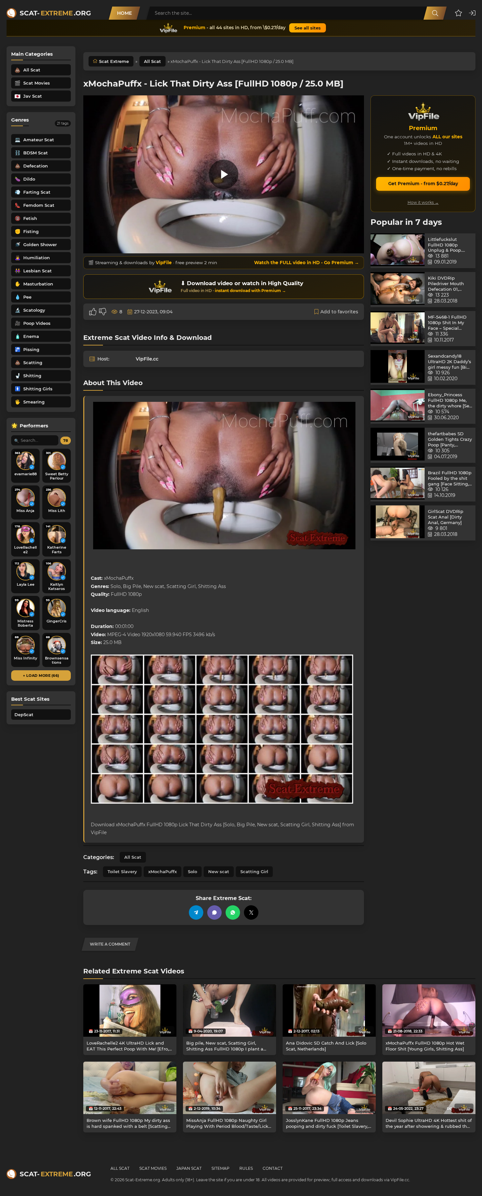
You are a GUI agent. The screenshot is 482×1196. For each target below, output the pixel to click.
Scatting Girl (254, 871)
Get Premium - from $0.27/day (423, 183)
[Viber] (214, 912)
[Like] (92, 311)
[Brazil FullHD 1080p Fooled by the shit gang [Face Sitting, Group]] (398, 484)
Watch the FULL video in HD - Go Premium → (306, 262)
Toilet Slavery (122, 871)
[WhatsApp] (233, 912)
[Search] (435, 13)
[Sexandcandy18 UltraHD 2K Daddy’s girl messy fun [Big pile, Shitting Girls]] (398, 367)
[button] (458, 13)
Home (124, 13)
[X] (251, 912)
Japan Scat (189, 1168)
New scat (218, 871)
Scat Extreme (114, 61)
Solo (192, 871)
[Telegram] (196, 912)
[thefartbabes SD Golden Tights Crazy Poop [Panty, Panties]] (398, 445)
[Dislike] (102, 311)
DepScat (23, 714)
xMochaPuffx (162, 871)
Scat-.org (55, 13)
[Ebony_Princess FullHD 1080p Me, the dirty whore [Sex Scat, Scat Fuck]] (398, 406)
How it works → (423, 202)
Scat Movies (153, 1168)
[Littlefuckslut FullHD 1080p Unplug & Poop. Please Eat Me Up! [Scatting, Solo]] (398, 250)
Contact (273, 1168)
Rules (246, 1168)
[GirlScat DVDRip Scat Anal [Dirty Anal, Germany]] (398, 522)
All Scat (152, 61)
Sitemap (220, 1168)
